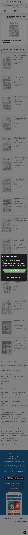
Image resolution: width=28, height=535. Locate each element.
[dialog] (14, 267)
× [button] (24, 255)
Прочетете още (22, 267)
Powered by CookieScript (20, 279)
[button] (14, 277)
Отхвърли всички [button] (14, 274)
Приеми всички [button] (14, 270)
